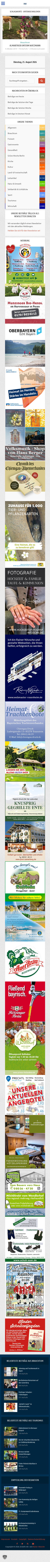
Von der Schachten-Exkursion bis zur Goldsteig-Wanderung (29, 1441)
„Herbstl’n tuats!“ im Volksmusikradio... (25, 1405)
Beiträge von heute (16, 96)
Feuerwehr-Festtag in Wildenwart (25, 1488)
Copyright (23, 1539)
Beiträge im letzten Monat (19, 113)
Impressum (5, 1539)
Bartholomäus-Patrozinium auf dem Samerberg (28, 1381)
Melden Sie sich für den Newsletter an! (24, 230)
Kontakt (14, 1539)
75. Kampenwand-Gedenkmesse (29, 1511)
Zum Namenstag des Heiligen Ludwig (28, 1500)
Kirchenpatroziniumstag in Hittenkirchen (27, 1524)
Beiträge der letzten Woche (19, 108)
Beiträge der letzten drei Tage (20, 102)
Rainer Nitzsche (39, 1546)
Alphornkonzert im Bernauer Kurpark (28, 1429)
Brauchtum (25, 42)
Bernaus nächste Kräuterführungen (24, 1452)
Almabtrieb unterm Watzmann (25, 45)
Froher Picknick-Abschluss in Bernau (28, 1464)
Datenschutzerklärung (36, 1539)
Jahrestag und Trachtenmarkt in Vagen (29, 1369)
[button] (5, 1557)
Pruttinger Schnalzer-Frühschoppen (25, 1393)
